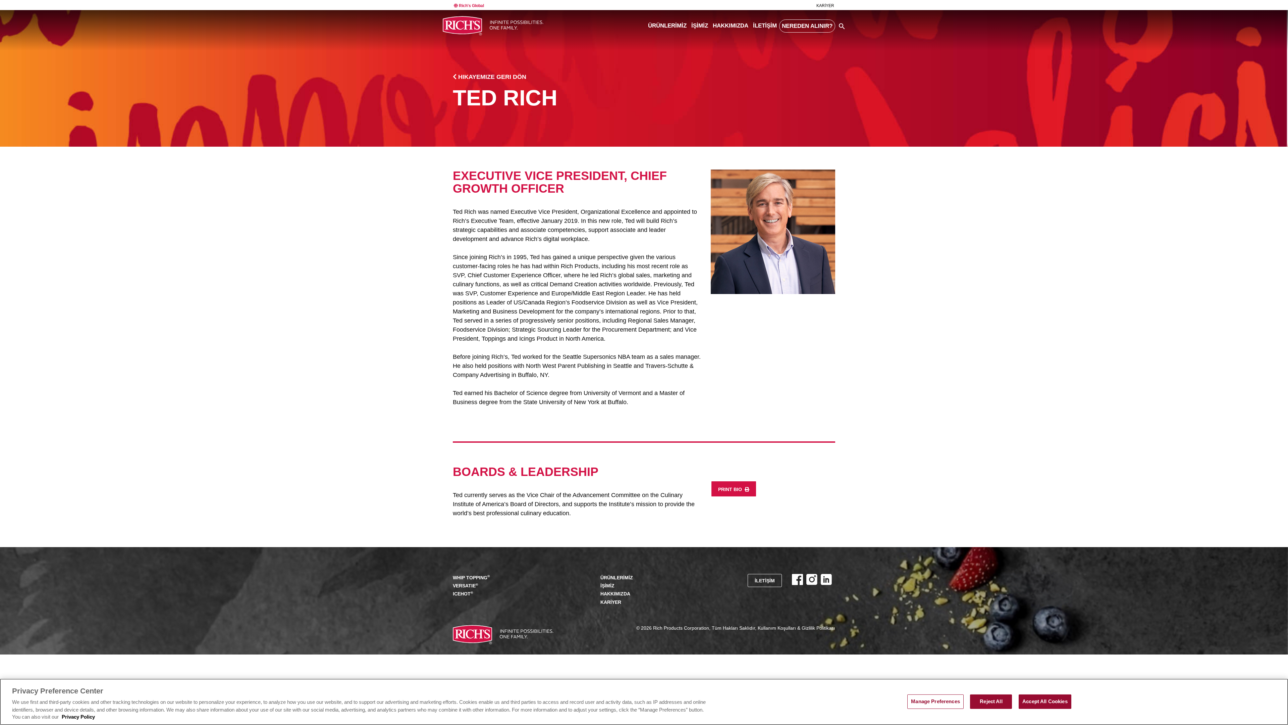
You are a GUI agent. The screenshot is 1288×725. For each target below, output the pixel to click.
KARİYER (825, 5)
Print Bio (730, 489)
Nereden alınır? (807, 26)
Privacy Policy (78, 717)
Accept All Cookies (1045, 701)
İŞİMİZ (699, 25)
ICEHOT (463, 593)
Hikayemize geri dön (491, 77)
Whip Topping (471, 577)
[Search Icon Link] (842, 26)
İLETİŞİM (765, 25)
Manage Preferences (935, 701)
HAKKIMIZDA (730, 25)
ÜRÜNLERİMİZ (667, 25)
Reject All (991, 701)
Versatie (465, 585)
